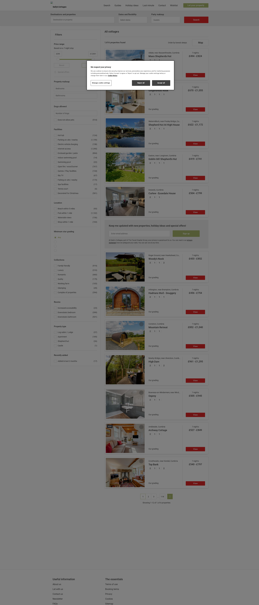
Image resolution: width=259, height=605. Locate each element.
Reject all (141, 83)
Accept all (161, 83)
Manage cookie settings (101, 83)
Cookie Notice (112, 76)
